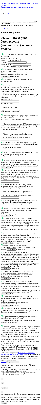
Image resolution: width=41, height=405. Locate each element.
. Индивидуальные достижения (12, 214)
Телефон (4, 62)
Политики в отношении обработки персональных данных (18, 353)
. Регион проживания (9, 129)
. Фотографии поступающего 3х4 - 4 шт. (16, 241)
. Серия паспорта (7, 99)
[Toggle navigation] (1, 9)
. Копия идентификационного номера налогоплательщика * (14, 303)
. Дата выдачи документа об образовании (16, 192)
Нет (6, 388)
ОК (2, 383)
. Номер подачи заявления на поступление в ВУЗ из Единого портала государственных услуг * (19, 311)
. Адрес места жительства (11, 147)
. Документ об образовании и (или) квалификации (19, 166)
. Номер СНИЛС (7, 81)
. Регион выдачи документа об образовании (17, 195)
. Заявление (6, 66)
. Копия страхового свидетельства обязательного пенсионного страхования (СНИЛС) (18, 74)
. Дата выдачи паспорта (10, 107)
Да (2, 388)
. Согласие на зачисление (11, 266)
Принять (4, 403)
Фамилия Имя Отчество (9, 58)
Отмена (3, 362)
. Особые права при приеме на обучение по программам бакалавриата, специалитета (16, 275)
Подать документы (13, 362)
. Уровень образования (10, 156)
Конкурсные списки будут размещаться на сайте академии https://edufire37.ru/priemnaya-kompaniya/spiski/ (19, 346)
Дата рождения (6, 64)
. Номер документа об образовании (14, 188)
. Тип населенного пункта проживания (15, 137)
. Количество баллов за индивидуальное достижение (19, 229)
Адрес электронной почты (10, 60)
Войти (9, 13)
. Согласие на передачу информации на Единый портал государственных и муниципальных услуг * (20, 291)
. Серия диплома (7, 179)
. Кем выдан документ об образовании (15, 204)
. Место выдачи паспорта (10, 111)
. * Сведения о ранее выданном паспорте (15, 119)
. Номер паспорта (8, 103)
